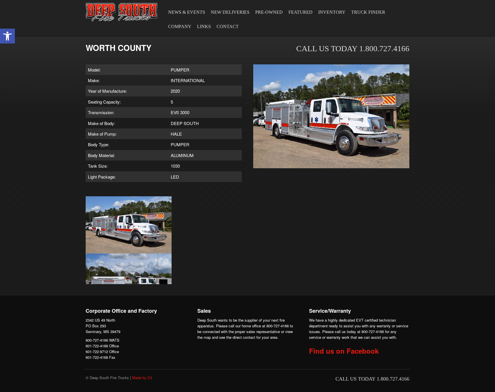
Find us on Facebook (344, 351)
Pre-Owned (269, 12)
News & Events (186, 12)
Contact (228, 26)
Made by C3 (142, 377)
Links (204, 26)
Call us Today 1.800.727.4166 (352, 48)
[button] (7, 36)
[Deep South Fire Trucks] (122, 12)
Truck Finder (368, 12)
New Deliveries (230, 12)
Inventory (331, 12)
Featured (300, 12)
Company (179, 26)
